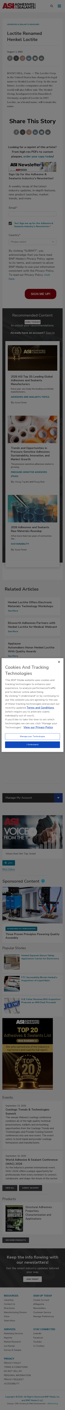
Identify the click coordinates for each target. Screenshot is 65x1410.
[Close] (59, 661)
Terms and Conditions (40, 708)
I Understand (32, 744)
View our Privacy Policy (38, 727)
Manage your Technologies (32, 736)
